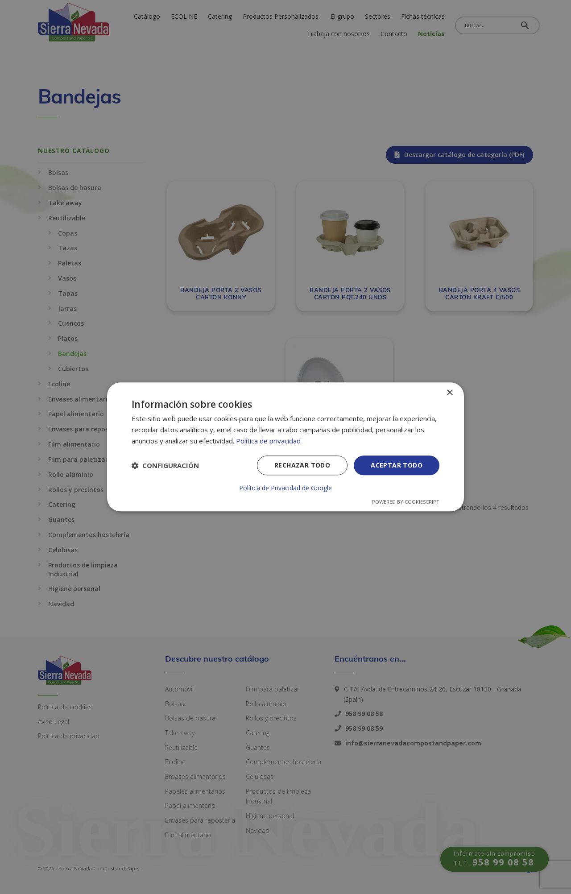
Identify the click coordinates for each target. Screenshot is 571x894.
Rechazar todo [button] (302, 465)
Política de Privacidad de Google (285, 488)
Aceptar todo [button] (396, 465)
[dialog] (285, 446)
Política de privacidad (268, 440)
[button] (165, 465)
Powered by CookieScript (405, 502)
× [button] (449, 392)
